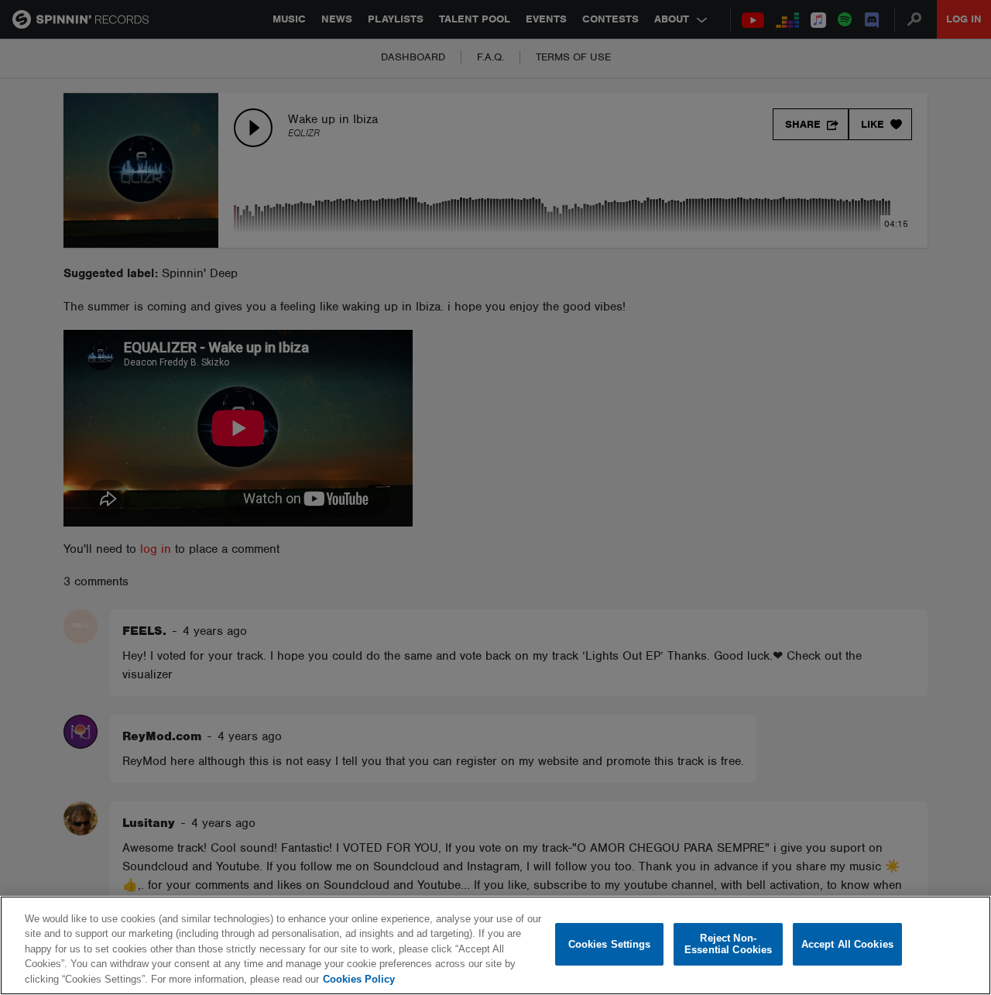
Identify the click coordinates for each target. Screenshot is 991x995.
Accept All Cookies (847, 944)
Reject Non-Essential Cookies (728, 944)
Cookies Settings (609, 944)
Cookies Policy (359, 979)
